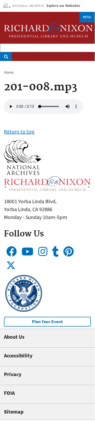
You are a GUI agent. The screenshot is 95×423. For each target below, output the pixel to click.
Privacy (12, 374)
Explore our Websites (63, 5)
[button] (23, 173)
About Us (14, 336)
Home (9, 72)
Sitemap (13, 411)
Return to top (19, 131)
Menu (87, 17)
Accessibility (18, 355)
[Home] (48, 29)
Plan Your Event (47, 321)
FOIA (9, 393)
